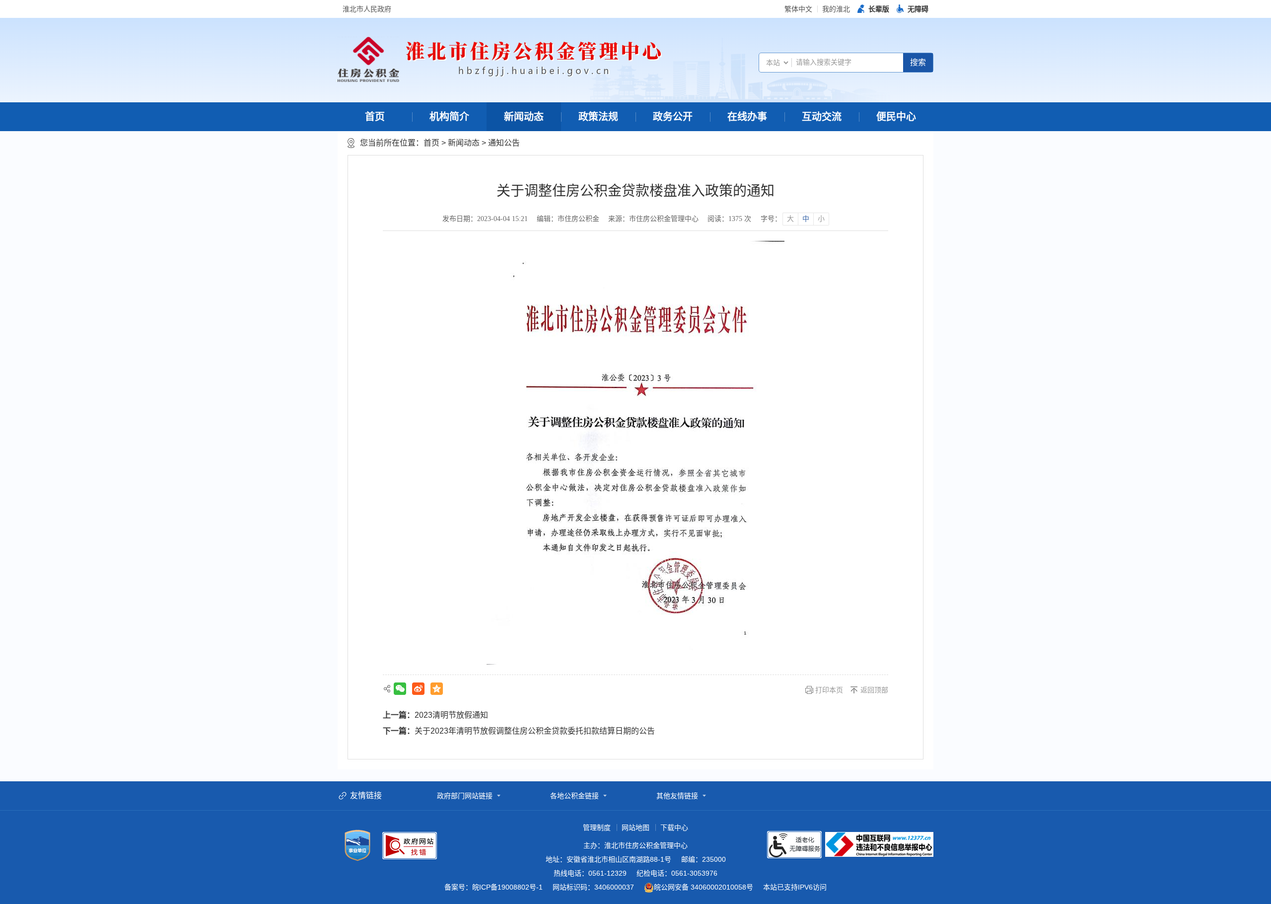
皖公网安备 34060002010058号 (703, 887)
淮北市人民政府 (367, 9)
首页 (375, 116)
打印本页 (829, 690)
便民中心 (896, 116)
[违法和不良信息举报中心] (879, 844)
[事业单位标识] (357, 845)
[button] (873, 8)
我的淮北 (836, 9)
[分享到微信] (400, 688)
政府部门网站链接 (465, 796)
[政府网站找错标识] (409, 845)
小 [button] (821, 219)
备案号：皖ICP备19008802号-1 (493, 887)
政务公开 (673, 116)
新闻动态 (524, 116)
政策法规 (598, 116)
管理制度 (597, 827)
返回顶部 (874, 690)
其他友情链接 (677, 796)
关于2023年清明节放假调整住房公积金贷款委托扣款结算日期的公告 (535, 731)
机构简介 (449, 116)
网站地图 (635, 827)
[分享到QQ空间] (436, 688)
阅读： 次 (729, 219)
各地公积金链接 (574, 796)
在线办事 (747, 116)
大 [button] (790, 219)
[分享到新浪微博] (418, 688)
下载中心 (674, 827)
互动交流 (822, 116)
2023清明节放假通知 (451, 715)
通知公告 (504, 143)
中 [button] (805, 219)
